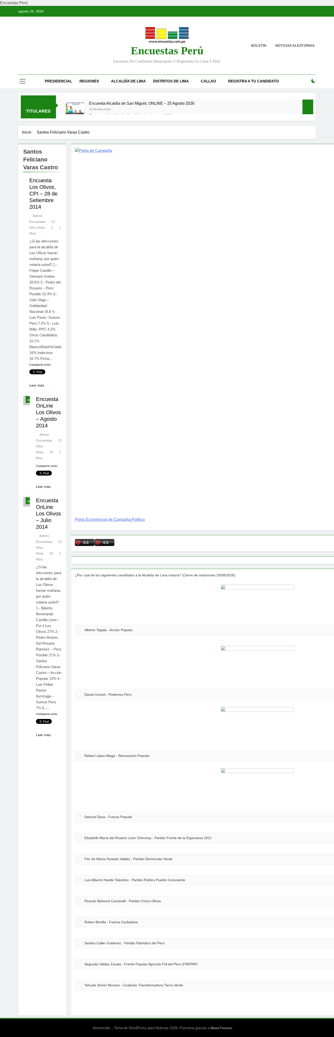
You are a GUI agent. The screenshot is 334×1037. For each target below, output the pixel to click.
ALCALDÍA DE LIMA (128, 81)
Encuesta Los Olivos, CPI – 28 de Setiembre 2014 (43, 193)
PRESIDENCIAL (58, 81)
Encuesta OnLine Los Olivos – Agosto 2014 (48, 412)
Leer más (36, 385)
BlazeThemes (221, 1028)
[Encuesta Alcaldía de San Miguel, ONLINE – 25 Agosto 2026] (75, 110)
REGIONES (89, 81)
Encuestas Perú (167, 51)
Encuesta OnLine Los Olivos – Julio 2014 (48, 513)
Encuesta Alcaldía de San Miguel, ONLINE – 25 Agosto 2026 (141, 103)
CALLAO (208, 81)
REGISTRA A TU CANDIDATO (253, 81)
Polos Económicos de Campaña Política (110, 519)
